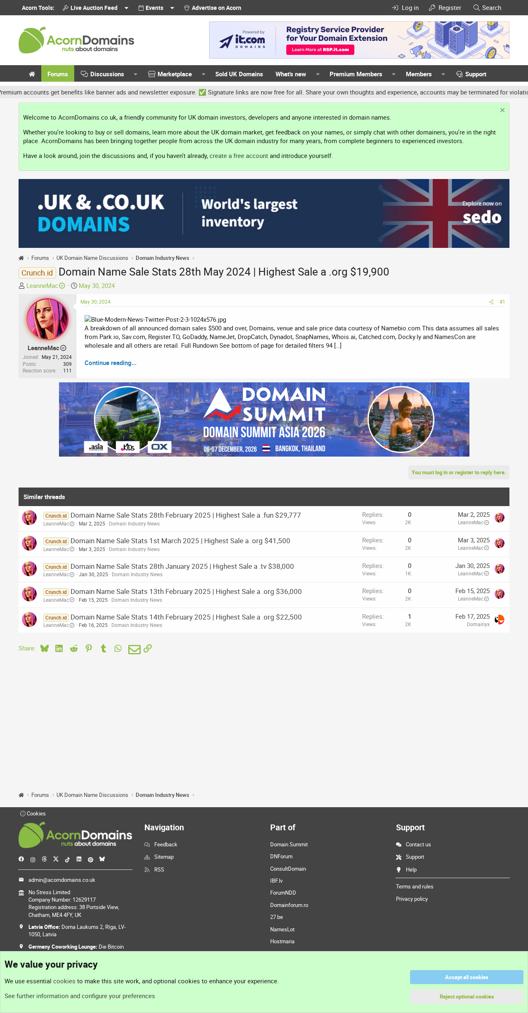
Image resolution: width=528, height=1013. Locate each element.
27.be (276, 917)
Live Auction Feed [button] (94, 8)
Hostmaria (282, 941)
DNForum (281, 856)
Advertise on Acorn (216, 8)
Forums (57, 74)
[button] (135, 74)
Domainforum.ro (289, 905)
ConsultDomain (288, 868)
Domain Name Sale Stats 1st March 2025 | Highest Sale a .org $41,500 (180, 540)
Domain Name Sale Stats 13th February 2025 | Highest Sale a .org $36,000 (186, 591)
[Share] (491, 301)
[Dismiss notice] (501, 111)
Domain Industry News (134, 523)
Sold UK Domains (239, 74)
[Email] (133, 649)
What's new (291, 74)
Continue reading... (111, 362)
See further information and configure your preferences (80, 996)
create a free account (239, 155)
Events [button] (154, 8)
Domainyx (478, 624)
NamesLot (282, 929)
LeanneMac (42, 285)
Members (419, 74)
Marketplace (175, 74)
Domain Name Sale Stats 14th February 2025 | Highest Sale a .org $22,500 (186, 617)
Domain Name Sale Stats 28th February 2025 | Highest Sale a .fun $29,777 (186, 515)
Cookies (36, 813)
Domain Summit (289, 844)
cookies (64, 981)
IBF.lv (276, 880)
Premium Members (356, 74)
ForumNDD (283, 892)
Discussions (107, 74)
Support (475, 74)
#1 (502, 301)
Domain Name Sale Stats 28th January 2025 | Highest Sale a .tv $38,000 (182, 566)
